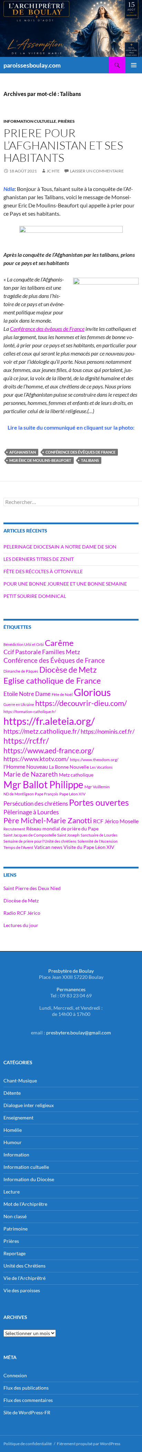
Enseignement (18, 1117)
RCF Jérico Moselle (116, 821)
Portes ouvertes (99, 802)
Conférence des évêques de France (47, 328)
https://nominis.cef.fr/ (107, 731)
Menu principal (133, 65)
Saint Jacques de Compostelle (29, 835)
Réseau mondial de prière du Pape (62, 828)
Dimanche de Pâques (20, 671)
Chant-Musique (20, 1080)
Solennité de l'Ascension (98, 841)
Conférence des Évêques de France (80, 452)
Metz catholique (76, 775)
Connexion (15, 1375)
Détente (12, 1093)
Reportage (14, 1253)
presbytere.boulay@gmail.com (78, 1032)
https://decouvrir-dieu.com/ (81, 703)
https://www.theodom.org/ (94, 759)
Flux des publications (26, 1388)
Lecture (11, 1192)
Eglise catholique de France (52, 680)
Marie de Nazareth (30, 774)
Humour (12, 1142)
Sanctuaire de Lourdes (99, 835)
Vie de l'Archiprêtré (24, 1278)
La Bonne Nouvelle (69, 767)
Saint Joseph (68, 835)
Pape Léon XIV (72, 793)
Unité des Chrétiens (24, 1266)
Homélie (12, 1130)
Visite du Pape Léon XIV (88, 847)
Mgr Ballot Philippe (43, 784)
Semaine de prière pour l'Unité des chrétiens (40, 841)
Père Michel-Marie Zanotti (47, 820)
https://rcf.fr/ (26, 740)
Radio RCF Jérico (21, 913)
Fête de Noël (62, 694)
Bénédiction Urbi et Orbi (23, 644)
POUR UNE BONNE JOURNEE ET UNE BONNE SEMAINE (65, 584)
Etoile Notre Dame (27, 693)
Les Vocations (101, 767)
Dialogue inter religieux (28, 1105)
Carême (59, 643)
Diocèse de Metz (68, 669)
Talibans (90, 460)
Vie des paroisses (21, 1290)
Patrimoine (15, 1229)
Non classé (15, 1216)
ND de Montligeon (18, 794)
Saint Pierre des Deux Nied (32, 888)
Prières (66, 121)
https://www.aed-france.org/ (48, 750)
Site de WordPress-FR (26, 1412)
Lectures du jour (20, 925)
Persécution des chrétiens (35, 803)
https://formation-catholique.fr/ (29, 711)
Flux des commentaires (28, 1400)
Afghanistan (22, 452)
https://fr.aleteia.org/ (49, 721)
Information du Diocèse (28, 1179)
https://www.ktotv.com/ (36, 759)
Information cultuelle (29, 121)
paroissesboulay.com (32, 65)
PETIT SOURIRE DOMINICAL (34, 596)
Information (16, 1154)
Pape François (46, 794)
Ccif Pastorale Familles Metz (41, 652)
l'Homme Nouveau (25, 767)
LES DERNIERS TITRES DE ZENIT (38, 559)
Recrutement (14, 829)
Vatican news (48, 847)
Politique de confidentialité (27, 1443)
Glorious (92, 692)
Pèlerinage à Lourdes (31, 812)
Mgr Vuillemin (97, 786)
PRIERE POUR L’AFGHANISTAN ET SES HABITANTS (63, 145)
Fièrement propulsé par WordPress (88, 1443)
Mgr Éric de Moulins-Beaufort (40, 460)
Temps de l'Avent (18, 847)
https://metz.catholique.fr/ (41, 731)
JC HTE (53, 170)
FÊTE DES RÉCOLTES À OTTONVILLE (43, 571)
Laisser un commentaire (97, 170)
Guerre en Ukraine (18, 704)
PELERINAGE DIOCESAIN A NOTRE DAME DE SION (59, 547)
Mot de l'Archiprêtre (25, 1204)
